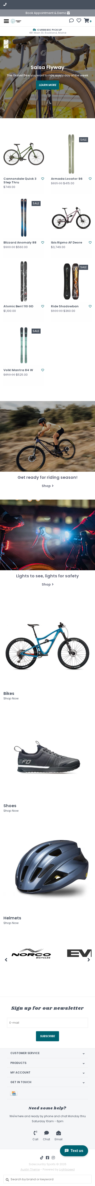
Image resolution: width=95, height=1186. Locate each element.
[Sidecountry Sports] (15, 21)
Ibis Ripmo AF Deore (66, 242)
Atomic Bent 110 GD (18, 306)
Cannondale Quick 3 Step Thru (19, 181)
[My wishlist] (79, 21)
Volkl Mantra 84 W (18, 370)
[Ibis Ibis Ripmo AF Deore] (71, 218)
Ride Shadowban (65, 306)
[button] (71, 21)
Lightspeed (67, 1169)
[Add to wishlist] (42, 179)
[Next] (89, 960)
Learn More (47, 85)
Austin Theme (30, 1169)
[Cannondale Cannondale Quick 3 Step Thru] (23, 154)
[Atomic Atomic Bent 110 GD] (23, 281)
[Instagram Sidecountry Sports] (53, 1157)
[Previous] (6, 960)
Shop (46, 485)
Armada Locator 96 (67, 179)
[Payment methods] (14, 1093)
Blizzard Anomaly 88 (19, 242)
